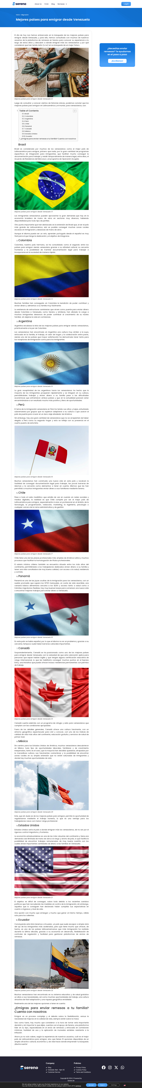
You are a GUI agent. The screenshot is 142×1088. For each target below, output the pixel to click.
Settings (114, 1085)
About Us (38, 4)
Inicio (18, 15)
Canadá (28, 129)
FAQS (46, 4)
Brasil (27, 114)
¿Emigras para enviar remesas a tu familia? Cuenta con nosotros (48, 139)
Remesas (61, 4)
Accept (91, 1085)
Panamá (28, 126)
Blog (53, 4)
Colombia (29, 116)
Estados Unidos (31, 134)
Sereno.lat (71, 1081)
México (28, 131)
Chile (27, 124)
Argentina (29, 119)
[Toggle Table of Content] (74, 111)
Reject (102, 1085)
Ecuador (29, 136)
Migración (25, 15)
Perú (27, 121)
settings (78, 1086)
